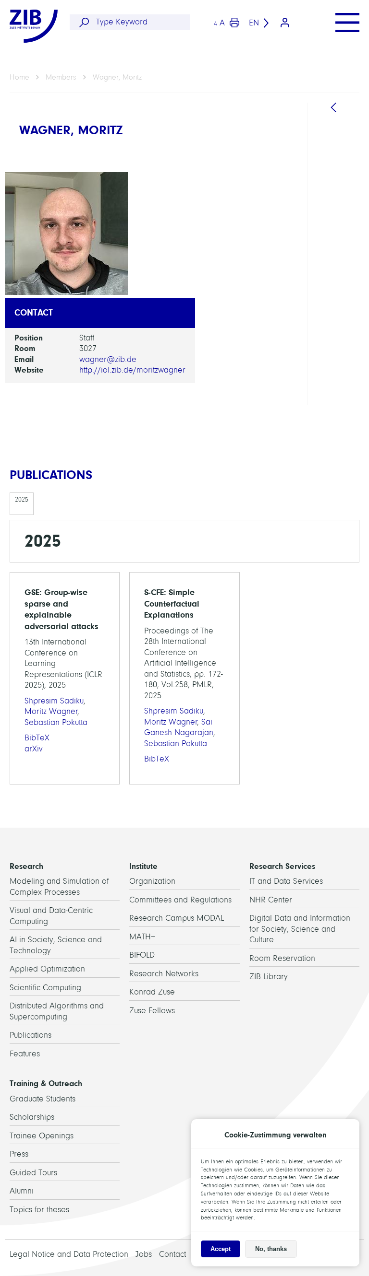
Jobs (143, 1254)
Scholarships (32, 1117)
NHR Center (270, 899)
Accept (220, 1249)
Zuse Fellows (152, 1010)
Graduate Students (42, 1098)
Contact (172, 1254)
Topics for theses (39, 1209)
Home (19, 77)
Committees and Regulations (180, 899)
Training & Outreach (46, 1083)
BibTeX (37, 737)
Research (26, 866)
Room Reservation (282, 958)
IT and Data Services (286, 881)
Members (61, 77)
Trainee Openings (42, 1135)
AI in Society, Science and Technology (343, 264)
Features (25, 1053)
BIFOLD (142, 955)
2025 (21, 499)
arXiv (34, 748)
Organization (152, 881)
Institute (143, 866)
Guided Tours (33, 1172)
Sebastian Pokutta (56, 722)
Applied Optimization (47, 968)
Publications (30, 1035)
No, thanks (271, 1249)
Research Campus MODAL (176, 918)
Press (19, 1154)
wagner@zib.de (107, 359)
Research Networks (163, 973)
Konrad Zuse (152, 991)
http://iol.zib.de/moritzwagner (132, 370)
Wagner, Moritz (117, 77)
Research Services (282, 866)
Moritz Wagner (51, 711)
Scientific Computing (45, 987)
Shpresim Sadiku (54, 700)
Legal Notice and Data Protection (69, 1254)
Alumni (22, 1190)
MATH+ (142, 936)
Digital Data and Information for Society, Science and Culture (299, 928)
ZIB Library (268, 976)
